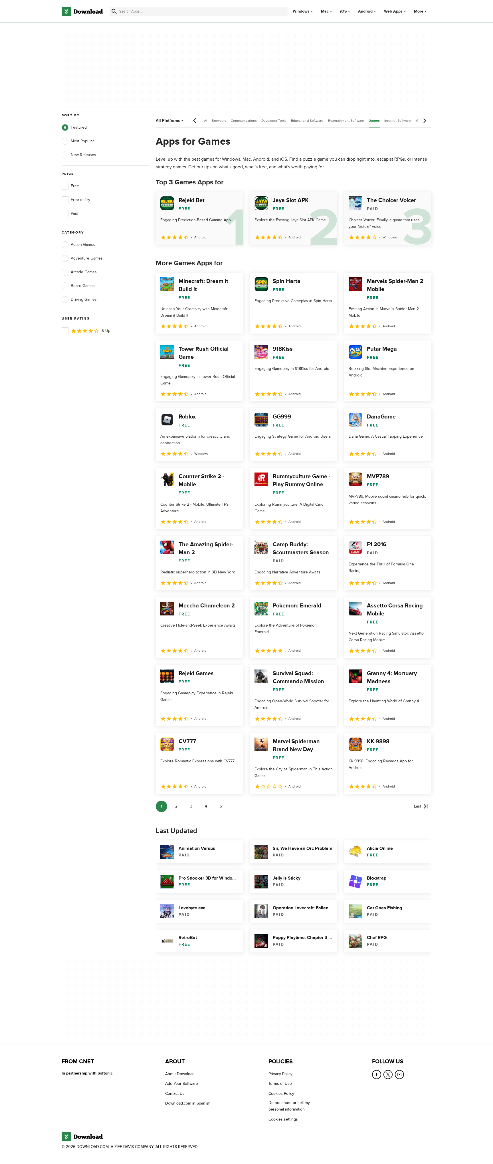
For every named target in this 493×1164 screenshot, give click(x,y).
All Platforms (168, 120)
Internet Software (397, 121)
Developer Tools (273, 121)
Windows (301, 11)
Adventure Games (87, 258)
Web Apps (393, 11)
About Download (180, 1073)
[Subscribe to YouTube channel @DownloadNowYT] (399, 1074)
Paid (74, 213)
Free (75, 186)
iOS (343, 11)
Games (374, 121)
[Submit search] (114, 11)
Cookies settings (283, 1119)
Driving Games (84, 299)
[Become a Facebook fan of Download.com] (376, 1074)
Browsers (219, 121)
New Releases (83, 154)
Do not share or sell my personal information (289, 1106)
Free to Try (80, 199)
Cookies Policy (281, 1093)
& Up (106, 330)
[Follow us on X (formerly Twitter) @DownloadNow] (388, 1074)
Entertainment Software (346, 121)
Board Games (83, 285)
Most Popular (82, 141)
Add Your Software (181, 1083)
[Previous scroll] (195, 120)
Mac (325, 11)
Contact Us (175, 1093)
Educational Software (307, 121)
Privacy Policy (280, 1073)
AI (205, 121)
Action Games (83, 244)
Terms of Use (280, 1083)
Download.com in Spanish (188, 1103)
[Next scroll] (424, 120)
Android (365, 11)
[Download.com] (82, 11)
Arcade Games (84, 272)
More (418, 11)
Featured (79, 127)
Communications (244, 121)
